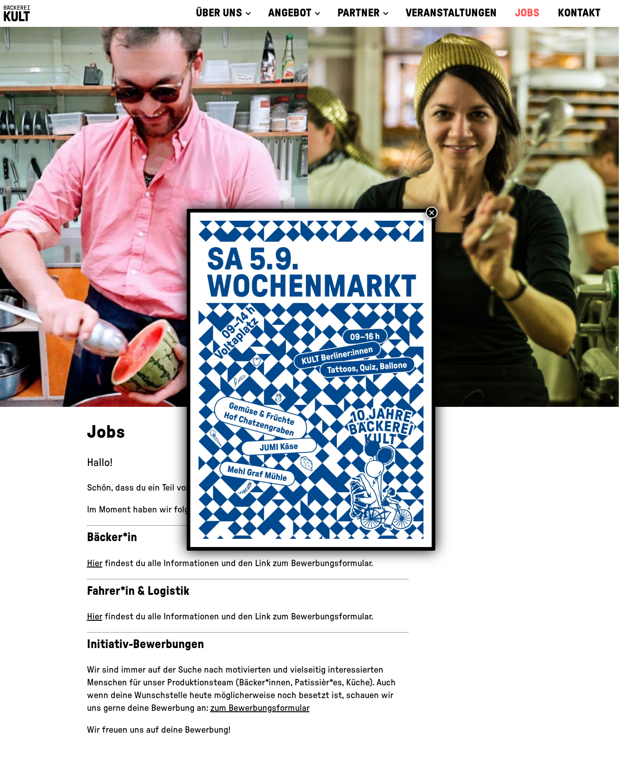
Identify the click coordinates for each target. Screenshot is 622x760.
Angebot (289, 13)
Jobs (527, 13)
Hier (94, 563)
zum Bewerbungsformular (260, 708)
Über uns (219, 13)
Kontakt (579, 13)
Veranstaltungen (451, 13)
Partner (358, 13)
